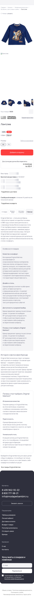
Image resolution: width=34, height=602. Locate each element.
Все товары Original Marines (10, 467)
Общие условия (7, 590)
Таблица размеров (26, 141)
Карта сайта (27, 594)
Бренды (4, 534)
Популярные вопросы (9, 528)
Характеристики (27, 117)
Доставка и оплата (8, 521)
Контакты (5, 549)
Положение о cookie (17, 592)
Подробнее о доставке (9, 192)
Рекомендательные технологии (13, 594)
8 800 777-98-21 (10, 493)
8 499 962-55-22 (10, 490)
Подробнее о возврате (9, 203)
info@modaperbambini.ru (15, 496)
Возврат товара (7, 525)
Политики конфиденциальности (14, 579)
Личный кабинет (7, 518)
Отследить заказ (8, 531)
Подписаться (17, 571)
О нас (4, 546)
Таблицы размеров (8, 515)
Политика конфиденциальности (22, 590)
